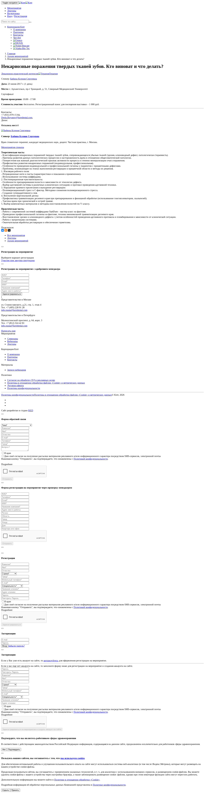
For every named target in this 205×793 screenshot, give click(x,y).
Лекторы (11, 10)
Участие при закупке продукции (18, 260)
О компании (19, 29)
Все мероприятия (16, 235)
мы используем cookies (72, 758)
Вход (9, 16)
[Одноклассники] (6, 230)
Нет (4, 749)
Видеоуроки (13, 13)
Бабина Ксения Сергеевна (23, 79)
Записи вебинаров (16, 370)
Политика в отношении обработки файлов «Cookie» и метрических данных (46, 383)
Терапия (53, 73)
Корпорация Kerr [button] (16, 27)
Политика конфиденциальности (23, 388)
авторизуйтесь (51, 660)
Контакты (18, 35)
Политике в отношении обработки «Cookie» (77, 779)
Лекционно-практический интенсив (19, 73)
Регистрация (20, 16)
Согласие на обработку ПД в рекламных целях (31, 380)
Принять (15, 790)
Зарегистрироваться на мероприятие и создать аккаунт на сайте (31, 729)
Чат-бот (17, 37)
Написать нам (8, 331)
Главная (11, 53)
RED (30, 410)
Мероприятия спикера (12, 147)
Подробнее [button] (6, 464)
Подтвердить (14, 749)
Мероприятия (14, 8)
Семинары (12, 338)
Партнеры (18, 32)
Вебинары (12, 341)
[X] (9, 230)
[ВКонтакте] (2, 230)
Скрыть (5, 790)
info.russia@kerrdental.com (14, 310)
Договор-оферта (15, 385)
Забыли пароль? (16, 646)
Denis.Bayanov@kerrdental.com (16, 117)
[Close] (2, 246)
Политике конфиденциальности (109, 785)
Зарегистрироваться (11, 294)
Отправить (7, 479)
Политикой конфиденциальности (91, 459)
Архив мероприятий (17, 56)
